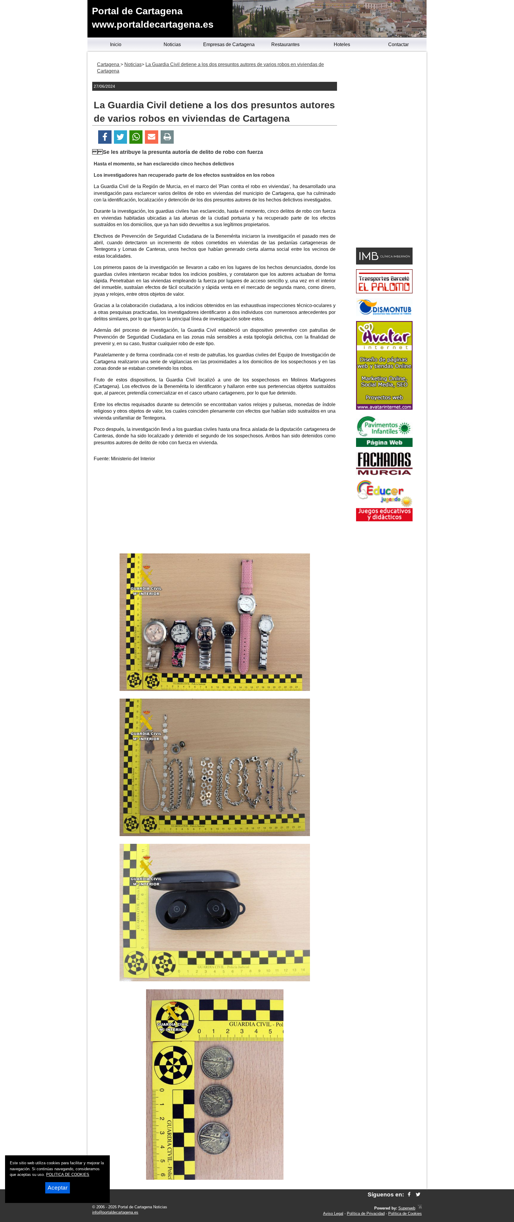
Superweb (406, 1208)
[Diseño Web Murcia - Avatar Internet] (420, 1208)
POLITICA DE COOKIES (67, 1174)
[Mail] (151, 137)
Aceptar (58, 1188)
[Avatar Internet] (384, 408)
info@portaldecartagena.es (115, 1212)
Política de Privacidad (366, 1213)
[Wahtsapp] (136, 137)
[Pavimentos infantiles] (384, 445)
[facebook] (409, 1194)
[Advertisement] (214, 508)
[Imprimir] (167, 137)
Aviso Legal (333, 1213)
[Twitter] (120, 137)
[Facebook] (105, 137)
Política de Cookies (405, 1213)
